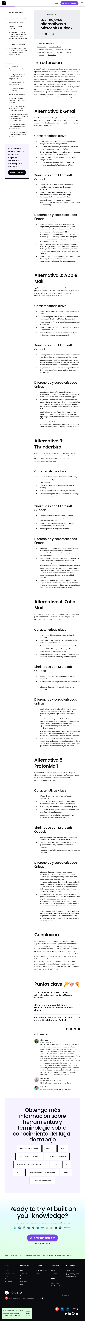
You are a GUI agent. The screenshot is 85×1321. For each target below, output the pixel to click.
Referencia (13, 1255)
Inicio (6, 1255)
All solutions (9, 1282)
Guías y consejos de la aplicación (29, 1255)
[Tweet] (49, 34)
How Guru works (10, 1273)
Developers (24, 1279)
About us (54, 1273)
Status (38, 1273)
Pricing (7, 1270)
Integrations (9, 1276)
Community (24, 1282)
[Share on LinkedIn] (45, 34)
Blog (21, 1285)
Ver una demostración (69, 3)
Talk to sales (70, 1270)
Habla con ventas (17, 172)
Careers (53, 1270)
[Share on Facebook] (53, 34)
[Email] (41, 34)
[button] (81, 3)
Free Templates (56, 1286)
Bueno (28, 1314)
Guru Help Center (41, 1270)
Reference (23, 1276)
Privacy (37, 1311)
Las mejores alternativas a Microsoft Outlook (57, 1255)
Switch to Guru (55, 1283)
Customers (24, 1273)
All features (8, 1279)
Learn (22, 1270)
